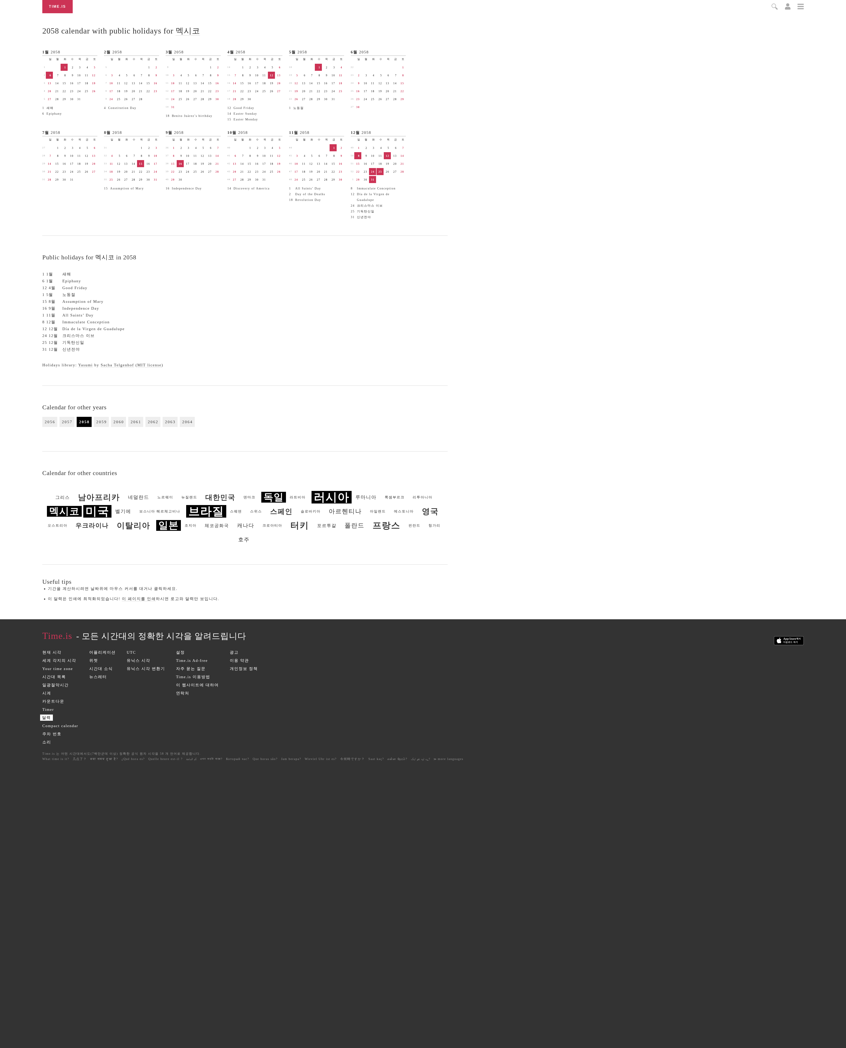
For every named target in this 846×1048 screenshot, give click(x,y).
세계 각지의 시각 (59, 660)
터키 (299, 525)
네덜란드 (138, 497)
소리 (46, 742)
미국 (97, 511)
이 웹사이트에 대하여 (197, 685)
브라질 (206, 511)
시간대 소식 (101, 668)
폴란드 (354, 525)
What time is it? (55, 759)
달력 (46, 717)
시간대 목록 (54, 677)
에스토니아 (404, 511)
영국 (430, 511)
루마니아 (366, 497)
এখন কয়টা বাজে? (211, 759)
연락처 (182, 693)
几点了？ (80, 759)
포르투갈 (326, 525)
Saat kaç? (376, 759)
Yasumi (85, 365)
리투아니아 (422, 497)
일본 (168, 525)
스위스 (256, 511)
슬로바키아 (311, 511)
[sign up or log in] (787, 8)
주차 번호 (51, 734)
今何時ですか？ (352, 759)
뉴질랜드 (189, 497)
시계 (46, 693)
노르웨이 (165, 497)
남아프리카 (99, 497)
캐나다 (245, 525)
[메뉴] (801, 7)
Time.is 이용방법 (193, 677)
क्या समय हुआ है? (104, 759)
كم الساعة (191, 759)
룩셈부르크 (394, 497)
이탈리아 (133, 525)
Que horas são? (265, 759)
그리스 (62, 497)
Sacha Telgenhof (117, 365)
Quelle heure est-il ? (165, 759)
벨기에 (123, 511)
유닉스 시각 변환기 (146, 668)
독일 (273, 497)
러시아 (331, 497)
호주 (244, 540)
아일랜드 (378, 511)
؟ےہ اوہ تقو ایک (420, 759)
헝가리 (434, 525)
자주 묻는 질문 (191, 668)
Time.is (57, 6)
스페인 (281, 511)
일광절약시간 (55, 685)
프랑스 (386, 525)
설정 (180, 652)
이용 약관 (239, 660)
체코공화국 (217, 525)
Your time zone (57, 668)
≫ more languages (448, 759)
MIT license (149, 365)
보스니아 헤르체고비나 (159, 511)
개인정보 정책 (244, 668)
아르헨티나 (345, 511)
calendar (121, 30)
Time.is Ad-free (192, 660)
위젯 (93, 660)
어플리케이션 (102, 652)
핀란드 (414, 525)
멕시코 (188, 30)
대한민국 (220, 497)
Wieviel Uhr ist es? (321, 759)
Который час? (237, 759)
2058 (55, 52)
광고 (234, 652)
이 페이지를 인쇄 (139, 599)
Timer (48, 709)
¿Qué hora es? (133, 759)
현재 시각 (51, 652)
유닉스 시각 (138, 660)
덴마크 (249, 497)
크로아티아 (272, 525)
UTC (131, 652)
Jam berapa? (291, 759)
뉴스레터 (98, 677)
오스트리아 (57, 525)
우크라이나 (92, 525)
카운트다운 (53, 701)
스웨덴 (236, 511)
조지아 (191, 525)
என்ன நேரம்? (397, 759)
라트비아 (298, 497)
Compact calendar (60, 726)
